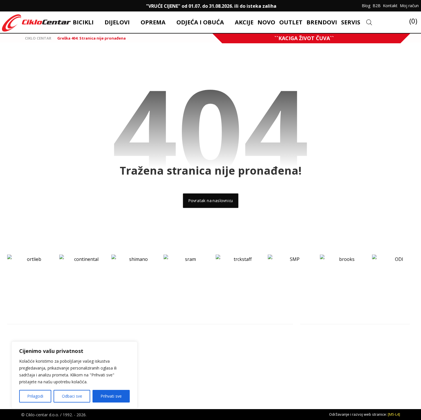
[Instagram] (18, 5)
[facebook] (7, 5)
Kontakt (314, 334)
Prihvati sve (111, 396)
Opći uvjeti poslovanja (385, 334)
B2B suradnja (377, 362)
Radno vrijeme (321, 344)
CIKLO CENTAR (37, 38)
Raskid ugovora (379, 353)
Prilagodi (35, 396)
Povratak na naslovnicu (210, 201)
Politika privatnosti (382, 344)
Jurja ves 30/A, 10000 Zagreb (46, 334)
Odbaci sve (72, 396)
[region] (74, 375)
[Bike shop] (36, 23)
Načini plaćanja (321, 353)
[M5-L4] (394, 414)
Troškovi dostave (324, 362)
